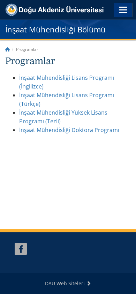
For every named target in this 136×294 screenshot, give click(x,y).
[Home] (7, 49)
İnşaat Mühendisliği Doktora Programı (69, 130)
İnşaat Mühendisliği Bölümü (55, 29)
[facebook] (21, 249)
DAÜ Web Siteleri (65, 283)
